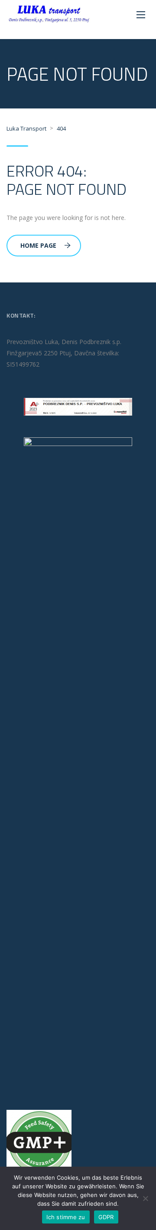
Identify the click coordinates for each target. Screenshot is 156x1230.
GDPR (106, 1217)
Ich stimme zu (65, 1217)
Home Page (38, 245)
